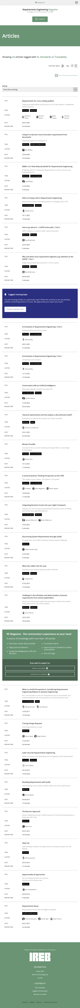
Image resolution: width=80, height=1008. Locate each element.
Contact (40, 978)
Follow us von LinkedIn (39, 668)
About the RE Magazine (40, 975)
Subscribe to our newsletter (39, 674)
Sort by (4, 86)
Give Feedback (40, 988)
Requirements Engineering (40, 10)
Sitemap (25, 1002)
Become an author (40, 994)
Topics (41, 19)
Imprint (32, 1002)
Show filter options (54, 66)
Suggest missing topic (15, 309)
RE (40, 2)
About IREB (40, 971)
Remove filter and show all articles (68, 75)
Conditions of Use (50, 1002)
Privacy (39, 1002)
